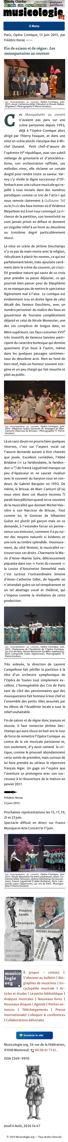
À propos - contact (41, 972)
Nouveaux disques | (19, 1004)
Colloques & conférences (46, 1015)
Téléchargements (35, 1010)
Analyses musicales (19, 999)
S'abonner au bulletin (39, 978)
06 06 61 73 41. (46, 1050)
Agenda (40, 1004)
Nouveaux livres (51, 999)
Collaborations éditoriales (24, 1020)
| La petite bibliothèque (45, 994)
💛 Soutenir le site (31, 1035)
